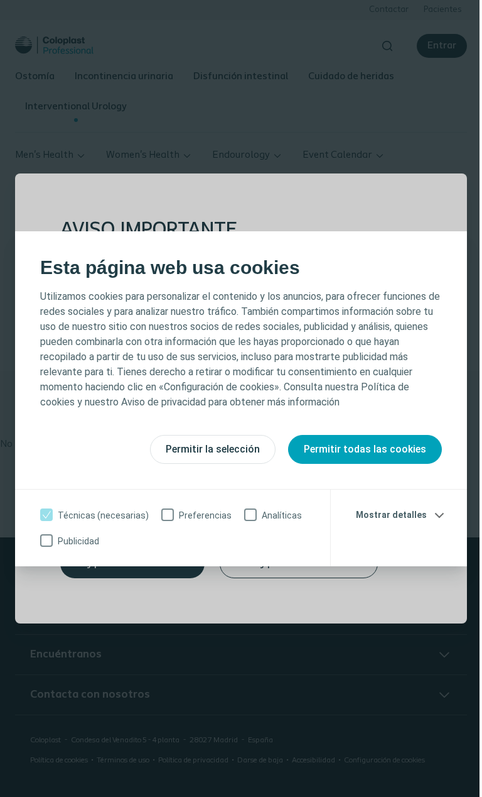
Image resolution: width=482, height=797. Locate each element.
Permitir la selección (213, 449)
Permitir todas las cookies (365, 449)
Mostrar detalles (391, 515)
